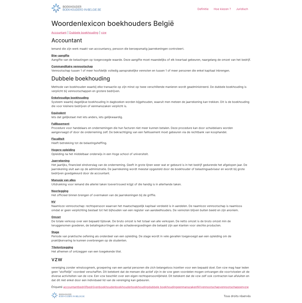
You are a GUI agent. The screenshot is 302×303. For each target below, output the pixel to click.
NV (199, 287)
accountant (70, 287)
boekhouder (123, 287)
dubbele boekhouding (163, 287)
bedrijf (82, 287)
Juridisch (242, 9)
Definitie (202, 9)
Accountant (59, 32)
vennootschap (210, 287)
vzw (103, 32)
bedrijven (93, 287)
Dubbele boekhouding (83, 32)
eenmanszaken (187, 287)
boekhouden (107, 287)
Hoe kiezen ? (222, 9)
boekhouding (140, 287)
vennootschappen (231, 287)
